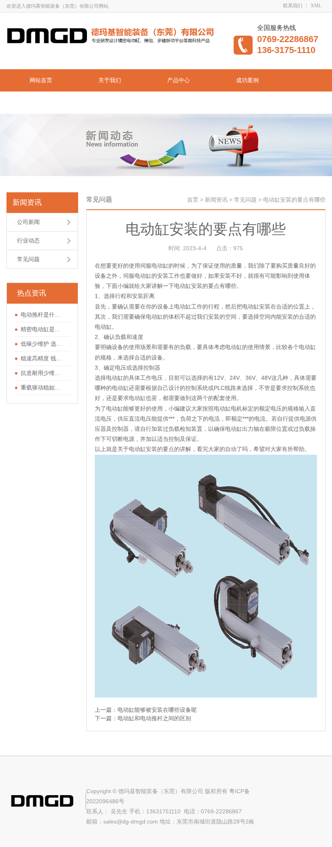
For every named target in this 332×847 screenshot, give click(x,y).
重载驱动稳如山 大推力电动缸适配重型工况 (43, 387)
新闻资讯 (109, 102)
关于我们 (109, 80)
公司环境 (41, 102)
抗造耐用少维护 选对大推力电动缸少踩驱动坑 (43, 373)
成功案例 (247, 80)
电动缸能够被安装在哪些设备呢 (157, 710)
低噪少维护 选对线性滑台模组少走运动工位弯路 (43, 344)
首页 (192, 199)
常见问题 (28, 259)
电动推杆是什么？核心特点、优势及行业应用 (43, 314)
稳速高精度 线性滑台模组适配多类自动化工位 (43, 358)
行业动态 (28, 240)
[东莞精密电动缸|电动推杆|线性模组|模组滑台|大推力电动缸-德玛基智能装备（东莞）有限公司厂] (112, 35)
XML (316, 6)
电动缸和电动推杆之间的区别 (154, 718)
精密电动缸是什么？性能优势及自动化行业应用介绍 (43, 329)
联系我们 (292, 6)
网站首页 (41, 80)
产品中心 (178, 80)
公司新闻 (28, 222)
